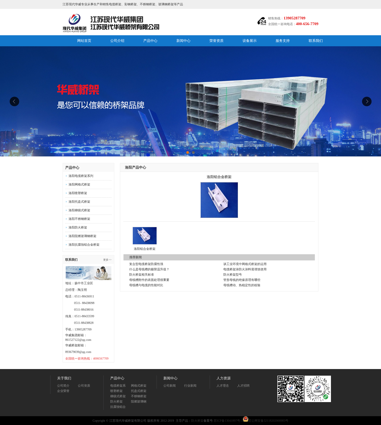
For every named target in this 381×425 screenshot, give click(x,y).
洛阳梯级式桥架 (79, 210)
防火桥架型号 (232, 274)
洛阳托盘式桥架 (79, 201)
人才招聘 (243, 385)
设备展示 (250, 41)
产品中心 (150, 41)
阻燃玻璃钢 (138, 401)
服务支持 (283, 41)
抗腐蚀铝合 (118, 406)
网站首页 (84, 41)
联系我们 (316, 41)
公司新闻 (169, 385)
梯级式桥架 (118, 396)
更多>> (107, 259)
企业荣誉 (63, 391)
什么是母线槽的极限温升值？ (149, 269)
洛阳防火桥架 (78, 227)
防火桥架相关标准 (141, 274)
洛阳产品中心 (135, 167)
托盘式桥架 (138, 391)
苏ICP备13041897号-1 (228, 420)
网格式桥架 (138, 385)
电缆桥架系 (118, 385)
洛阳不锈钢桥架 (79, 219)
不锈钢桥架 (138, 396)
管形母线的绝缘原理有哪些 (241, 280)
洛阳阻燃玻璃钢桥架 (82, 236)
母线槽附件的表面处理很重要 (149, 280)
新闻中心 (183, 41)
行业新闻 (190, 385)
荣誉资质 (216, 41)
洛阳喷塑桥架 (78, 193)
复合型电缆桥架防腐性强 (146, 264)
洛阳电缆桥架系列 (81, 176)
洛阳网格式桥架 (79, 184)
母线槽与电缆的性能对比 (146, 285)
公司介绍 (117, 41)
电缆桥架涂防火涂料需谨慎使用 (245, 269)
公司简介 (63, 385)
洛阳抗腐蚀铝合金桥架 (84, 244)
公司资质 (84, 385)
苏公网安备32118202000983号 (268, 420)
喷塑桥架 (116, 391)
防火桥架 (116, 401)
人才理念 (223, 385)
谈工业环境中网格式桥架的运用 (245, 264)
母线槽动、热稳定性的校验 (241, 285)
